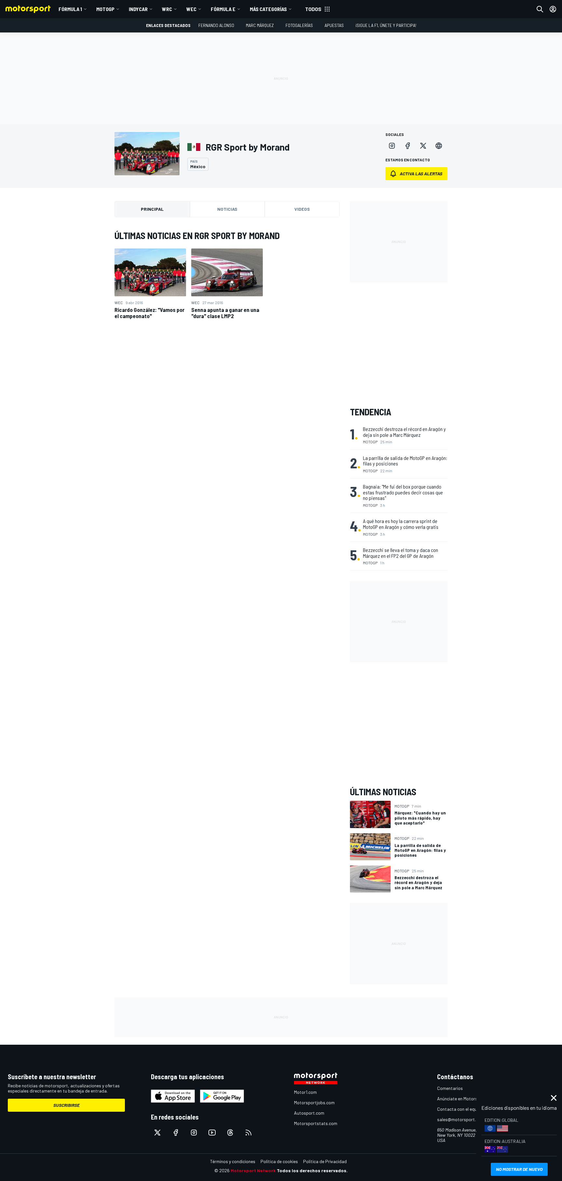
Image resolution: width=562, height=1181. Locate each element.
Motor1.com (305, 1092)
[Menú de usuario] (552, 9)
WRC (167, 9)
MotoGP (105, 9)
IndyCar (138, 9)
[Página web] (438, 145)
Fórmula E (223, 9)
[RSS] (248, 1132)
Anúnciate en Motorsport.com (466, 1098)
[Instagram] (391, 145)
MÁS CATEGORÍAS (268, 9)
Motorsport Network (253, 1170)
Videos (302, 209)
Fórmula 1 (70, 9)
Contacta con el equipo (460, 1109)
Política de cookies (279, 1161)
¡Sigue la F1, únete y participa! (385, 25)
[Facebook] (407, 145)
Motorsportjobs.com (314, 1102)
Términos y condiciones (232, 1161)
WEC (191, 9)
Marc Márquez (260, 25)
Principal (152, 209)
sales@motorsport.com (460, 1119)
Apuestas (334, 25)
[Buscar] (539, 9)
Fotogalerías (299, 25)
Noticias (227, 209)
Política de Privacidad (325, 1161)
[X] (423, 145)
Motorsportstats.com (315, 1123)
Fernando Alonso (216, 25)
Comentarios (450, 1088)
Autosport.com (309, 1113)
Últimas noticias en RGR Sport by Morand (197, 235)
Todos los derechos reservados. (312, 1170)
